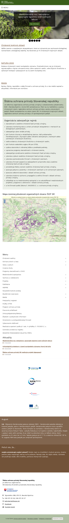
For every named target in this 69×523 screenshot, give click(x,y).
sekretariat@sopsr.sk (12, 501)
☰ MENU (4, 8)
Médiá (4, 83)
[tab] (30, 40)
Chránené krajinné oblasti (13, 45)
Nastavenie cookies (58, 518)
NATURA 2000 (7, 63)
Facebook (8, 504)
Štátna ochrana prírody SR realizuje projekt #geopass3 (22, 352)
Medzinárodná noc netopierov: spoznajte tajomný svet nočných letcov (27, 341)
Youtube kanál (10, 507)
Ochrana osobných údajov (20, 518)
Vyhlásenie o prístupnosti (45, 518)
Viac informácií (34, 24)
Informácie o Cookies (32, 518)
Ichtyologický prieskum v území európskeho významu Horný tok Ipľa (27, 346)
